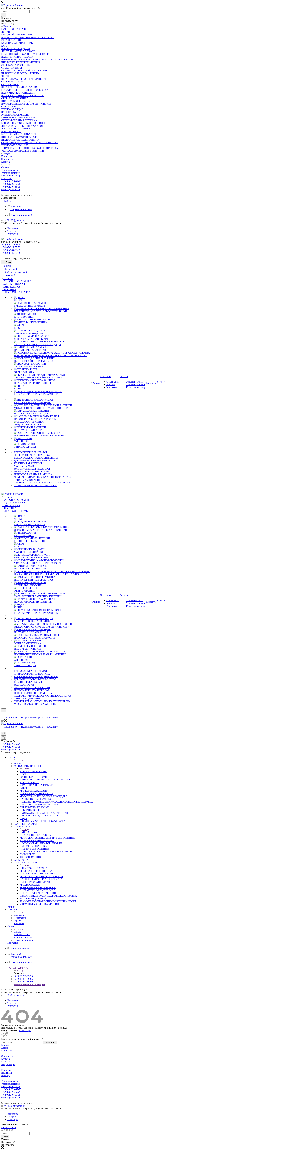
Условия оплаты (9, 1081)
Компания (19, 915)
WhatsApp (12, 234)
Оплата (17, 931)
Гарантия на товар (10, 1086)
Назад (20, 760)
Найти (5, 1136)
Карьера (5, 1059)
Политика (6, 1072)
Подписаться (50, 1042)
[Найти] (3, 15)
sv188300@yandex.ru (14, 220)
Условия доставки (10, 1083)
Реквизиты (7, 1070)
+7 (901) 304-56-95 (10, 186)
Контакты (6, 1061)
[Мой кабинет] (2, 714)
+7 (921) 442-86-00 (10, 189)
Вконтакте (12, 228)
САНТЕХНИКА (28, 832)
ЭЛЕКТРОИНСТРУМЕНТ (34, 868)
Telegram (11, 231)
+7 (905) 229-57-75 (11, 181)
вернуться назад (9, 1030)
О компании (7, 1056)
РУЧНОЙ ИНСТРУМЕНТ (33, 771)
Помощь (5, 1075)
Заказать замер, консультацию (29, 984)
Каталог (18, 763)
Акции (4, 1047)
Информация (8, 1064)
